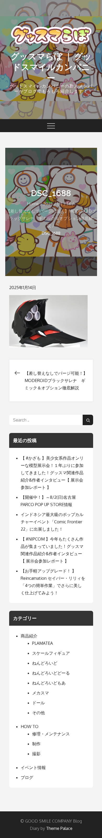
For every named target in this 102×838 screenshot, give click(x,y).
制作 (36, 743)
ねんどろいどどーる (51, 673)
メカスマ (40, 692)
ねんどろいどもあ (49, 682)
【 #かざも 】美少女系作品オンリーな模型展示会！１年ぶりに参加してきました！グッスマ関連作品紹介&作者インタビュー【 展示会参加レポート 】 (52, 472)
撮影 (36, 753)
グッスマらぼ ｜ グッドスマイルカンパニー (51, 67)
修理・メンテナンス (51, 733)
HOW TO (29, 726)
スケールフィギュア (51, 653)
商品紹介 (29, 635)
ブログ (27, 777)
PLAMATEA (42, 643)
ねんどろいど (44, 663)
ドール (38, 702)
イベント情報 (33, 767)
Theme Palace (59, 828)
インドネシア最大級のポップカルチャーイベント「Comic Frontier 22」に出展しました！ (52, 522)
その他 (38, 712)
